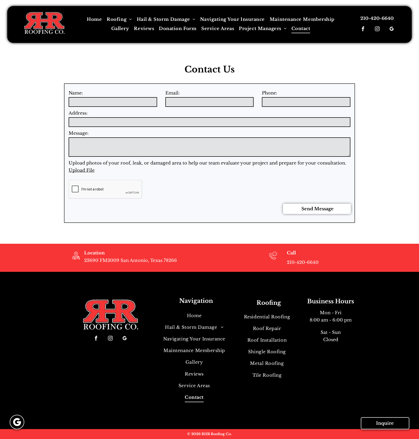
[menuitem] (94, 19)
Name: (76, 93)
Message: (79, 133)
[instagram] (377, 29)
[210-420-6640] (273, 260)
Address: (78, 113)
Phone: (269, 93)
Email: (172, 93)
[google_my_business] (391, 29)
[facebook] (363, 29)
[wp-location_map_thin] (76, 260)
